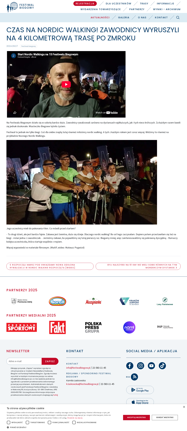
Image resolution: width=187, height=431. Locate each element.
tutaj (55, 395)
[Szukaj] (178, 17)
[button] (63, 427)
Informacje (165, 3)
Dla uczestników (118, 3)
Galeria (124, 17)
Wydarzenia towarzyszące (100, 9)
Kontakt (161, 17)
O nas (142, 17)
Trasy (144, 3)
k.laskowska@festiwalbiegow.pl (82, 384)
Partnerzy (137, 9)
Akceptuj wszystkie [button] (136, 417)
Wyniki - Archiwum (167, 9)
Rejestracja (85, 3)
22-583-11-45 (99, 368)
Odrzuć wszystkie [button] (164, 417)
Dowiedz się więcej (74, 418)
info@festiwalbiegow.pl (78, 368)
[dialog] (93, 417)
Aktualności (100, 17)
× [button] (184, 407)
